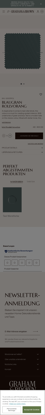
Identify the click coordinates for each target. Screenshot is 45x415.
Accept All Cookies (31, 410)
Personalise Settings (11, 410)
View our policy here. (17, 404)
